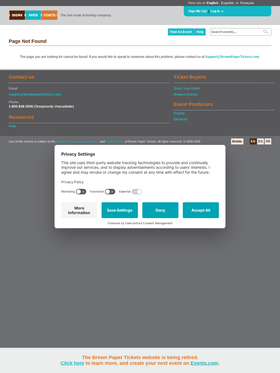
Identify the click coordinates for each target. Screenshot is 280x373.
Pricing (179, 113)
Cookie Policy (115, 141)
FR (268, 141)
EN (253, 141)
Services (181, 119)
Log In (215, 11)
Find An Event (181, 32)
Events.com (204, 363)
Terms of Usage (66, 141)
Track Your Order (187, 88)
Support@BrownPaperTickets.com (232, 57)
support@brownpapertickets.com (35, 94)
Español (227, 3)
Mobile (237, 141)
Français (247, 3)
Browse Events (185, 94)
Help (199, 32)
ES (260, 141)
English (212, 3)
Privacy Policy (88, 141)
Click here (72, 363)
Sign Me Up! (197, 11)
